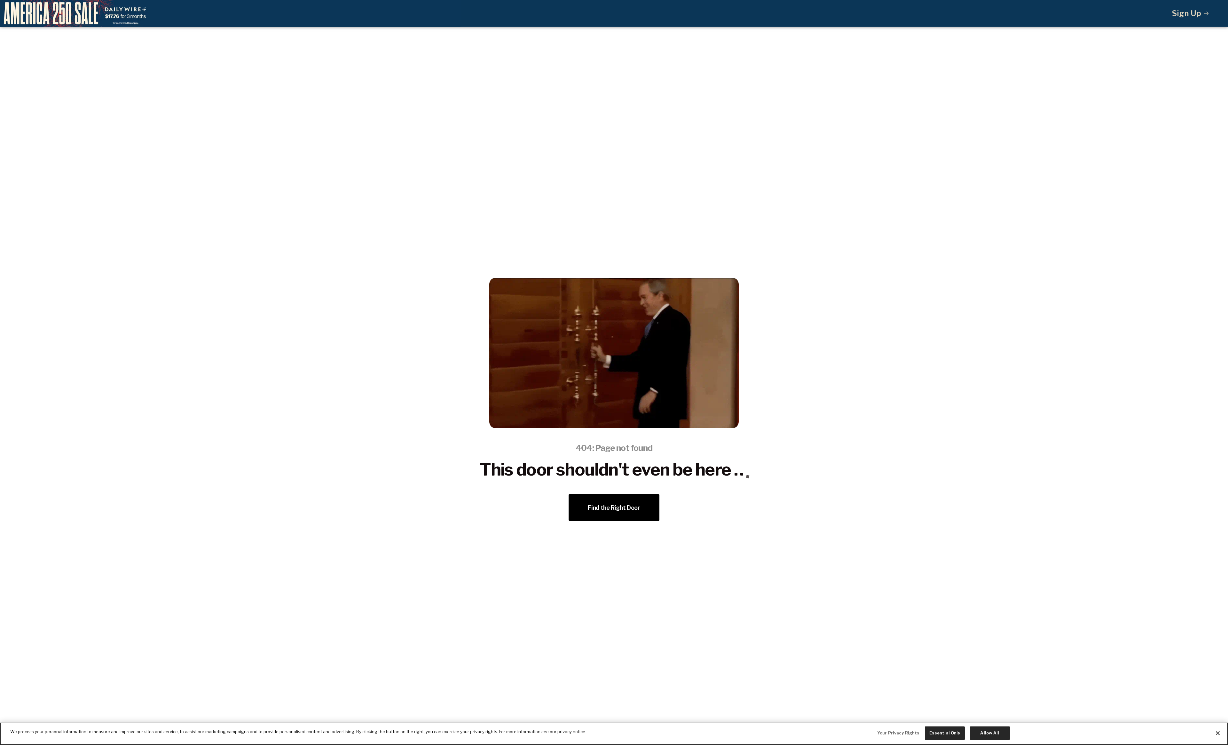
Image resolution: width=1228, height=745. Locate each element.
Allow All (989, 732)
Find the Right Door (614, 507)
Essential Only (944, 732)
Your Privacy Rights (898, 732)
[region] (614, 733)
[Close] (1218, 733)
